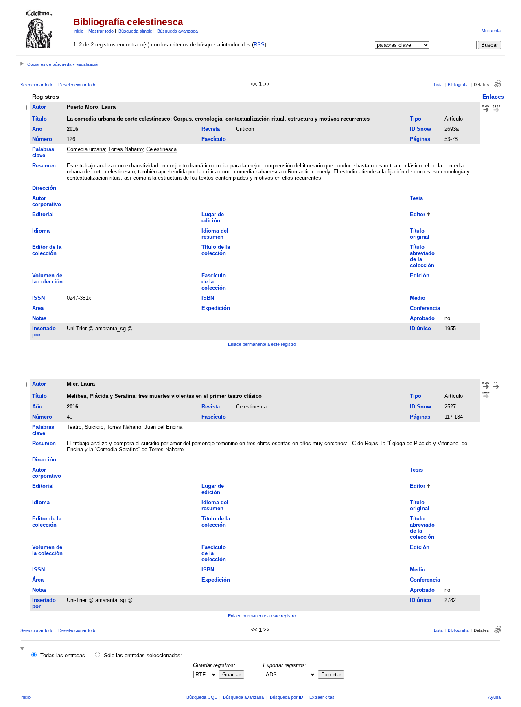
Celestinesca (161, 149)
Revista (210, 129)
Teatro (74, 427)
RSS (259, 45)
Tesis (416, 198)
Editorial (43, 214)
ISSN (38, 298)
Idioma (41, 231)
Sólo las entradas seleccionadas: (143, 655)
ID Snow (420, 129)
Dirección (44, 188)
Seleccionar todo (36, 84)
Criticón (245, 129)
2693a (451, 129)
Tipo (415, 119)
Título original (419, 234)
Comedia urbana (86, 149)
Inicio (78, 31)
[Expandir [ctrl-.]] (23, 649)
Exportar (331, 675)
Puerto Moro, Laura (91, 107)
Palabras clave (43, 152)
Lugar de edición (212, 217)
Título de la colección (215, 250)
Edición (419, 275)
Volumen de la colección (47, 278)
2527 (450, 407)
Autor (39, 107)
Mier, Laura (81, 384)
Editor (417, 214)
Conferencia (425, 308)
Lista (438, 84)
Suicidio (94, 427)
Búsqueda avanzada (177, 31)
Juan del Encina (163, 427)
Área (38, 308)
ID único (420, 328)
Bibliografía (458, 84)
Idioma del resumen (214, 234)
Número (42, 139)
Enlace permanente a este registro (262, 344)
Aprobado (422, 318)
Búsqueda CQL (201, 697)
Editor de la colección (46, 250)
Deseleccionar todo (77, 84)
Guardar (231, 675)
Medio (417, 298)
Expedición (215, 308)
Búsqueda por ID (286, 697)
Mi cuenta (491, 30)
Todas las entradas (62, 655)
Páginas (420, 139)
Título (39, 119)
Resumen (44, 165)
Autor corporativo (46, 201)
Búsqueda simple (135, 31)
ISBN (207, 298)
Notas (39, 318)
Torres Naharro (125, 149)
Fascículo (213, 139)
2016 (72, 129)
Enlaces (493, 96)
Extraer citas (322, 697)
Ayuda (494, 697)
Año (37, 129)
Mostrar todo (101, 31)
